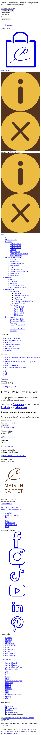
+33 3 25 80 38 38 (11, 507)
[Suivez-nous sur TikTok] (17, 581)
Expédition (9, 710)
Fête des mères (10, 653)
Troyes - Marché (11, 665)
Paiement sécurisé (11, 712)
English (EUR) (10, 387)
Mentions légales (11, 525)
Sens (7, 691)
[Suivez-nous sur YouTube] (17, 598)
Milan (7, 693)
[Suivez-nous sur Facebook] (17, 547)
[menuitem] (9, 238)
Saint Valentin (10, 650)
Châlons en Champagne (13, 681)
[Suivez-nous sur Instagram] (17, 564)
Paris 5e (8, 685)
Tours (7, 671)
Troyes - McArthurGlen (13, 667)
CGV (7, 521)
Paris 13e (8, 689)
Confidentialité (10, 523)
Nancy (7, 677)
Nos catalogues (10, 646)
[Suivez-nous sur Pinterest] (17, 632)
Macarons (21, 407)
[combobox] (11, 17)
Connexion (9, 25)
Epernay (8, 697)
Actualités (13, 331)
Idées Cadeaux (10, 644)
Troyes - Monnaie (11, 663)
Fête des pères (10, 655)
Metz (7, 679)
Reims (7, 673)
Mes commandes (11, 708)
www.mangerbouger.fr (13, 733)
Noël (7, 648)
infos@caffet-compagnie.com (11, 509)
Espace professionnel (8, 8)
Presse (7, 517)
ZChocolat (4, 725)
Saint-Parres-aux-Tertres (13, 695)
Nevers (7, 675)
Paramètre (4, 379)
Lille (6, 699)
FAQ (7, 527)
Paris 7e (8, 687)
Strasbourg (9, 683)
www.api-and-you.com (22, 729)
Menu (3, 234)
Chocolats (18, 404)
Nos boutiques (15, 327)
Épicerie (8, 642)
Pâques (7, 651)
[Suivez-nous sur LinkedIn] (17, 615)
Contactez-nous (6, 504)
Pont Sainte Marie (11, 669)
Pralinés (5, 407)
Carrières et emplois (12, 515)
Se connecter (9, 706)
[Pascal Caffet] (15, 152)
